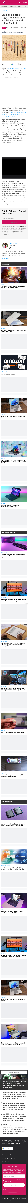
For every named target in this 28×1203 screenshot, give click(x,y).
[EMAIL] (10, 248)
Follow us (15, 64)
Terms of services (20, 226)
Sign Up (14, 1185)
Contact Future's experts (8, 1158)
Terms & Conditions (13, 1192)
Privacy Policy (19, 1190)
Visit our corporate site (14, 1143)
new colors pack (9, 116)
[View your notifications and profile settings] (19, 2)
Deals (3, 27)
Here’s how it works (18, 32)
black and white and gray (14, 114)
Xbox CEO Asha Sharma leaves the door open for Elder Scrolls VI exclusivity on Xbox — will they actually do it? (15, 1084)
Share (5, 64)
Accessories (4, 10)
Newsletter (23, 64)
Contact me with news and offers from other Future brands (14, 1180)
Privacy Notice (22, 228)
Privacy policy (5, 1161)
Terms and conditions (7, 1155)
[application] (14, 166)
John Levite (11, 27)
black (12, 112)
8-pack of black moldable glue (16, 69)
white (17, 112)
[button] (26, 2)
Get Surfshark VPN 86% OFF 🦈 (18, 6)
